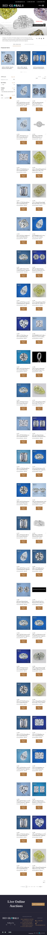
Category (3, 87)
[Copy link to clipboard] (37, 38)
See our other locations (27, 926)
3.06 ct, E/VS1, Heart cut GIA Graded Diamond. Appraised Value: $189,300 (23, 802)
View (45, 76)
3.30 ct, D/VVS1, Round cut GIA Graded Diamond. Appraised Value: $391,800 (23, 503)
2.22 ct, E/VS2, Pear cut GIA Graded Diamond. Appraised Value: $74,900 (23, 569)
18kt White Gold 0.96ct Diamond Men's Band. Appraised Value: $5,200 (38, 536)
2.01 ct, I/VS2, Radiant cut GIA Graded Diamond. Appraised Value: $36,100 (23, 170)
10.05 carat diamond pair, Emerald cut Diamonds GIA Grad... (39, 68)
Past (8, 84)
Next (40, 886)
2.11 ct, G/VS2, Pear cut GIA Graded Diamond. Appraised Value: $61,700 (23, 303)
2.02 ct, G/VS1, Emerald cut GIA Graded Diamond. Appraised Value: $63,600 (23, 835)
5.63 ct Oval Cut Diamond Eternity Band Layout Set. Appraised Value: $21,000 (38, 370)
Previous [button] (3, 61)
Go (10, 97)
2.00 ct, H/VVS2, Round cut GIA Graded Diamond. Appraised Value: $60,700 (23, 370)
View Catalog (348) (38, 25)
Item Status (3, 82)
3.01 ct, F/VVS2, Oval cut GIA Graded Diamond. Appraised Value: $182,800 (23, 669)
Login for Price (23, 109)
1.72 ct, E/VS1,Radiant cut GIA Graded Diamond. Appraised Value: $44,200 (38, 736)
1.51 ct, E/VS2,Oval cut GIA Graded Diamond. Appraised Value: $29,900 (39, 470)
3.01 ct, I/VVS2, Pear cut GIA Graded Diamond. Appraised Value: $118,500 (23, 769)
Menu (40, 5)
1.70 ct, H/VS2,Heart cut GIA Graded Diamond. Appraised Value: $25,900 (39, 835)
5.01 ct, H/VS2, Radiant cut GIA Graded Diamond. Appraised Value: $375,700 (23, 436)
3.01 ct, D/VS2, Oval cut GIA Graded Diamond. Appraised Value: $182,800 (23, 636)
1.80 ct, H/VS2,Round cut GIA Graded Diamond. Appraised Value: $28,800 (38, 569)
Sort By (39, 76)
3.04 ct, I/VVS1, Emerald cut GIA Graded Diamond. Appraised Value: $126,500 (23, 736)
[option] (8, 60)
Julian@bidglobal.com (40, 925)
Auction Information (29, 44)
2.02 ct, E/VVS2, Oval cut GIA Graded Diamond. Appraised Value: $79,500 (23, 403)
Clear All (13, 76)
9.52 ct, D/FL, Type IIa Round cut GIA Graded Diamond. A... (22, 68)
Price (2, 95)
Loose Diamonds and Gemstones (7, 91)
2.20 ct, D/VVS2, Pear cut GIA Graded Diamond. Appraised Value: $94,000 (23, 137)
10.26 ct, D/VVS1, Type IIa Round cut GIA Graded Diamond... (7, 68)
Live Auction (6, 22)
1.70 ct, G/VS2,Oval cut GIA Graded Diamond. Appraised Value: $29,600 (39, 636)
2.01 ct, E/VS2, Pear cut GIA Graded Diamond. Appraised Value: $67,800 (23, 104)
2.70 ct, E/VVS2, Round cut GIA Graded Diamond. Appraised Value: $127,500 (23, 702)
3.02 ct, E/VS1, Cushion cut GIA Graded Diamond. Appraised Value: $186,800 (23, 869)
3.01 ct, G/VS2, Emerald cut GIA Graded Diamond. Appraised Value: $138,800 (23, 204)
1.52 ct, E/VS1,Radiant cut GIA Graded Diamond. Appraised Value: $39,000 (38, 769)
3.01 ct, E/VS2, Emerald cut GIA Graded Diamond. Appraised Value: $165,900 (23, 536)
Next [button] (44, 61)
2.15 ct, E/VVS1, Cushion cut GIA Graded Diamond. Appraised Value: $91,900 (23, 237)
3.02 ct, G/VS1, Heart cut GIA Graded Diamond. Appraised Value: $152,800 (23, 337)
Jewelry (2, 89)
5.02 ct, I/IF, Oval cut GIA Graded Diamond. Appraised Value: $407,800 (23, 270)
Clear (13, 82)
